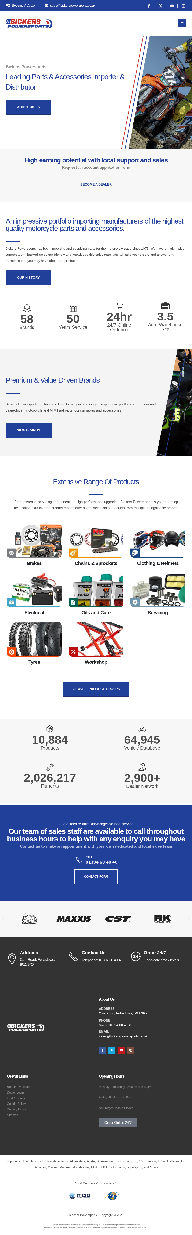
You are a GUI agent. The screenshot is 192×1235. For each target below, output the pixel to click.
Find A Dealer (16, 1098)
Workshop (96, 662)
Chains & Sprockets (96, 563)
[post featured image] (34, 540)
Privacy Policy (17, 1109)
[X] (160, 6)
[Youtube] (172, 6)
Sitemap (12, 1115)
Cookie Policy (16, 1103)
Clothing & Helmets (157, 563)
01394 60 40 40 (120, 1025)
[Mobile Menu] (182, 23)
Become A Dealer (18, 1087)
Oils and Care (95, 612)
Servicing (158, 612)
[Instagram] (183, 6)
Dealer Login (15, 1092)
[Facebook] (149, 6)
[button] (3, 919)
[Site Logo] (29, 23)
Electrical (34, 612)
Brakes (34, 563)
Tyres (34, 662)
